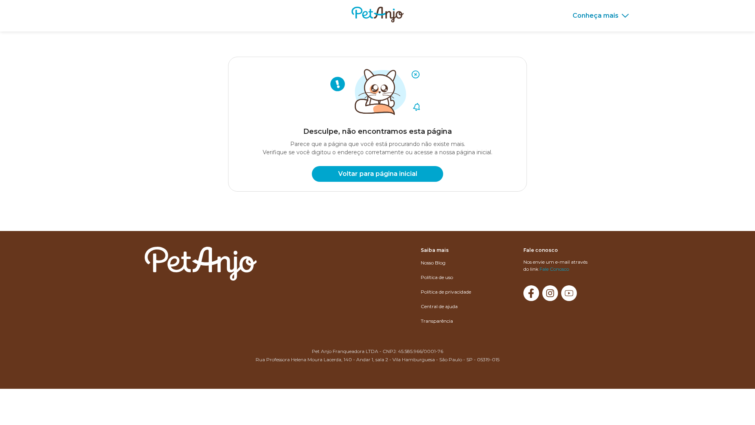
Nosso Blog (433, 263)
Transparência (437, 321)
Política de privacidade (446, 292)
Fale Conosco (554, 269)
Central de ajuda (439, 306)
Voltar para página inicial (377, 173)
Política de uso (437, 277)
